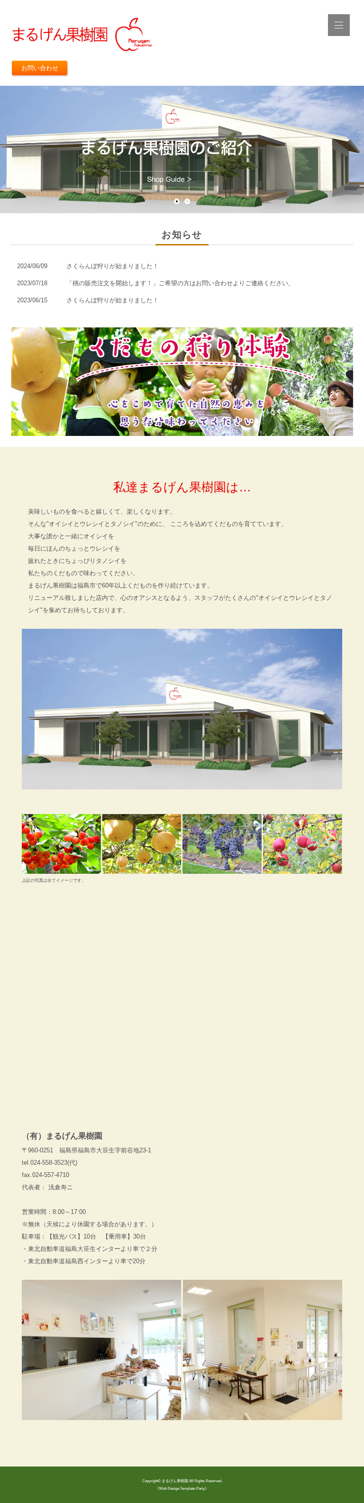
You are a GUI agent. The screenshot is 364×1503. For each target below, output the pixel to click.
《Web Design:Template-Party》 (182, 1488)
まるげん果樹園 (175, 1481)
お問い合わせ (39, 68)
